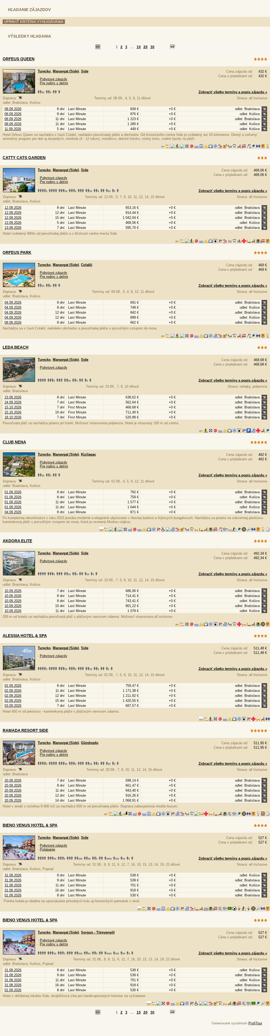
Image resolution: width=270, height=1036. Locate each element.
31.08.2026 (12, 875)
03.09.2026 (12, 706)
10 (139, 47)
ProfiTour (255, 1023)
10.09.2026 (12, 591)
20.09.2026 (12, 780)
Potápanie (47, 849)
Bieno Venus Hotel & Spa (30, 825)
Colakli (86, 265)
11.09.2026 (12, 129)
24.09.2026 (12, 402)
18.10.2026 (12, 417)
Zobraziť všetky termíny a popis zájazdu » (233, 92)
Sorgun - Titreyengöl (98, 932)
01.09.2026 (12, 492)
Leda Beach (15, 347)
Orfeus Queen (19, 59)
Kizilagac (88, 454)
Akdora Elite (17, 541)
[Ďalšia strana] (172, 47)
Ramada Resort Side (25, 730)
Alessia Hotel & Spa (25, 635)
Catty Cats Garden (24, 157)
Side (84, 71)
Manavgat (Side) (66, 71)
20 (145, 47)
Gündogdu (89, 743)
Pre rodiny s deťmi (54, 83)
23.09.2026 (12, 397)
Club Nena (14, 442)
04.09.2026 (12, 302)
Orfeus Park (17, 252)
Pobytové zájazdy (53, 79)
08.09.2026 (12, 109)
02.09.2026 (12, 686)
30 (152, 47)
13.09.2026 (12, 223)
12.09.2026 (12, 208)
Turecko (44, 71)
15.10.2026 (12, 407)
